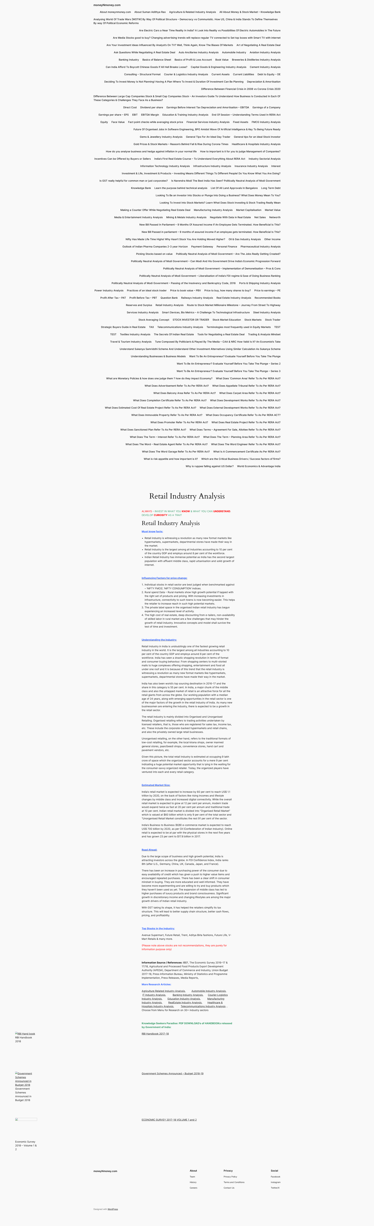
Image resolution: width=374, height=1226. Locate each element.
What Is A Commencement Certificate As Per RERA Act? (246, 451)
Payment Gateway (202, 246)
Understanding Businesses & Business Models (158, 356)
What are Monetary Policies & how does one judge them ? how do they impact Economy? (159, 378)
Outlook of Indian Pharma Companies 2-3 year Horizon (155, 246)
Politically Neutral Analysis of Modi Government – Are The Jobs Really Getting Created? (228, 253)
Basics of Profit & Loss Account (193, 59)
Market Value (272, 210)
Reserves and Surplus (139, 305)
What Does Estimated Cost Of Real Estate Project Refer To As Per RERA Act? (150, 407)
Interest (275, 166)
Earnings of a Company (266, 107)
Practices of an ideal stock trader (147, 290)
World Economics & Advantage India (258, 466)
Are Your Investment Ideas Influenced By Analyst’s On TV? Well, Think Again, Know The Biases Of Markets (170, 45)
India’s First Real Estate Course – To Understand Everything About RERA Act (199, 158)
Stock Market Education (227, 319)
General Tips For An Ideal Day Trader (208, 136)
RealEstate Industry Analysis (185, 1002)
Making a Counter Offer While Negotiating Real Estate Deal (155, 210)
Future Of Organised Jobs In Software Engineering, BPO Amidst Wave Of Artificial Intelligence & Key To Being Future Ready (207, 129)
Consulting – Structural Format (142, 74)
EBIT (135, 114)
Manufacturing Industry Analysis (213, 210)
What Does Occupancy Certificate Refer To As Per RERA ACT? (243, 415)
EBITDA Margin (150, 114)
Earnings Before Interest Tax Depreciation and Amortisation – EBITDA (208, 107)
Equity (104, 122)
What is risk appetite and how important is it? (171, 458)
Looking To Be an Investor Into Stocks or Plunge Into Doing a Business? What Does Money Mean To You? (218, 195)
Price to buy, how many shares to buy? (227, 290)
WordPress (113, 1209)
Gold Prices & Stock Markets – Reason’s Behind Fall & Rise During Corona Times (181, 144)
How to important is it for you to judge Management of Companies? (240, 151)
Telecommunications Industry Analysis (180, 327)
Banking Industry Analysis (188, 994)
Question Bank (169, 297)
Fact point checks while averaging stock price (155, 122)
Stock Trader (272, 319)
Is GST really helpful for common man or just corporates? (133, 180)
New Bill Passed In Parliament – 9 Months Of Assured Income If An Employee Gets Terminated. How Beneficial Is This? (209, 224)
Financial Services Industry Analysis (208, 122)
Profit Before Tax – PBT (143, 297)
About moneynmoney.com (115, 12)
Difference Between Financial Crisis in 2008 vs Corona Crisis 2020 (240, 89)
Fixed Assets (240, 122)
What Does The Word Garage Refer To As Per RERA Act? (176, 451)
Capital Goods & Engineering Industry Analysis (218, 67)
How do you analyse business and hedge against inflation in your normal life (151, 151)
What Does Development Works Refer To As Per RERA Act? (245, 400)
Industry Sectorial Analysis (264, 158)
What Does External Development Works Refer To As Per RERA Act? (240, 407)
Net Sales (260, 217)
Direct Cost (130, 107)
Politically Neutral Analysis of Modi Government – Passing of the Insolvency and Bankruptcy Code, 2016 (174, 283)
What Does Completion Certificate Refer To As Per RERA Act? (170, 400)
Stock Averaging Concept (153, 319)
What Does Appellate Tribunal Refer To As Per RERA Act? (246, 385)
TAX (151, 327)
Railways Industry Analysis (197, 297)
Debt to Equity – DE (269, 74)
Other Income (272, 239)
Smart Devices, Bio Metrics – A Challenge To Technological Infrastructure (206, 312)
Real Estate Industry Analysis (234, 297)
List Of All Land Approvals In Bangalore (234, 188)
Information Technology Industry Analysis (165, 166)
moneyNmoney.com (107, 5)
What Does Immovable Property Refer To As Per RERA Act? (166, 415)
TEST (277, 327)
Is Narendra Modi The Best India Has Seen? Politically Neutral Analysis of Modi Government (225, 180)
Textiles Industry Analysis (135, 334)
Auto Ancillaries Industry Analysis (199, 52)
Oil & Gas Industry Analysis (245, 239)
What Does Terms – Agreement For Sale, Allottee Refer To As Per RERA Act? (235, 429)
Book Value (221, 59)
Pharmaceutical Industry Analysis (260, 246)
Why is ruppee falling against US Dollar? (210, 466)
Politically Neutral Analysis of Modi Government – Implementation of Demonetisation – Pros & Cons (221, 268)
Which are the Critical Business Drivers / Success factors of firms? (240, 458)
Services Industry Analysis (143, 312)
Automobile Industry (234, 52)
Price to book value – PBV (185, 290)
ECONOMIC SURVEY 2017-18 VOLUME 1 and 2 (169, 1119)
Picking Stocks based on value (154, 253)
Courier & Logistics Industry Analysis (186, 74)
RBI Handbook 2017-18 (155, 1033)
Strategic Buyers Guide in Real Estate (123, 327)
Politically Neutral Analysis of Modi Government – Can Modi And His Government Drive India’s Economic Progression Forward (205, 261)
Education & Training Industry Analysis (185, 114)
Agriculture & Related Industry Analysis (192, 12)
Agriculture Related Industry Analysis (163, 991)
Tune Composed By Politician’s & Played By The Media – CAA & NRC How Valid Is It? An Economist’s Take (217, 341)
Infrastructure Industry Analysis (212, 166)
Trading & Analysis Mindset (264, 334)
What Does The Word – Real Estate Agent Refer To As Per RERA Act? (166, 444)
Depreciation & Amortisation (263, 81)
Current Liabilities (243, 74)
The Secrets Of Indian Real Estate (174, 334)
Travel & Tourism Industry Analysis (130, 341)
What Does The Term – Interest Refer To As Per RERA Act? (165, 436)
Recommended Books (267, 297)
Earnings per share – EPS (114, 114)
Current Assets (221, 74)
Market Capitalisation (248, 210)
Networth (274, 217)
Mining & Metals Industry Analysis (186, 217)
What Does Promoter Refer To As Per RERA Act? (179, 422)
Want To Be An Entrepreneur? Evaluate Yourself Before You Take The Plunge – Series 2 (228, 363)
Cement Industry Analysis (265, 67)
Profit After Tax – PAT (113, 297)
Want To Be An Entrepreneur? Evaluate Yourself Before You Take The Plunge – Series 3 (228, 371)
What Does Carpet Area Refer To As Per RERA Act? (249, 393)
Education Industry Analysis (184, 998)
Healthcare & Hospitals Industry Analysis (256, 144)
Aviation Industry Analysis (265, 52)
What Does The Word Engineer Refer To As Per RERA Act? (245, 444)
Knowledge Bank (141, 188)
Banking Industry (129, 59)
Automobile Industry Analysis (209, 991)
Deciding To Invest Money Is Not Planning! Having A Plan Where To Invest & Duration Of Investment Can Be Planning (174, 81)
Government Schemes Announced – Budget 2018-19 (173, 1073)
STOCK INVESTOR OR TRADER (191, 319)
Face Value (118, 122)
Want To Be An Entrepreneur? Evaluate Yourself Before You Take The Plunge (234, 356)
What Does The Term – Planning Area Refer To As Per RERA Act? (241, 436)
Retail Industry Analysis (169, 305)
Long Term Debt (270, 188)
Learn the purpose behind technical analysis (180, 188)
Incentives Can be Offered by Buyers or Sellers (122, 158)
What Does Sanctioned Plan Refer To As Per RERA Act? (153, 429)
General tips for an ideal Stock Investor (257, 136)
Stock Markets (253, 319)
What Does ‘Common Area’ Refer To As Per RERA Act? (248, 378)
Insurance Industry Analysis (251, 166)
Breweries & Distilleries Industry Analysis (256, 59)
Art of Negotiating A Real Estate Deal (258, 45)
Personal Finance (227, 246)
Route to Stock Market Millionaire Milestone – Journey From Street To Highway (233, 305)
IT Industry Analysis (153, 994)
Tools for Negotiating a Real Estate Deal (221, 334)
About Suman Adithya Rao (150, 12)
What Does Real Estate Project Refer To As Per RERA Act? (246, 422)
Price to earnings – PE (267, 290)
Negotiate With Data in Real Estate (230, 217)
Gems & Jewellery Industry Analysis (161, 136)
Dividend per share (151, 107)
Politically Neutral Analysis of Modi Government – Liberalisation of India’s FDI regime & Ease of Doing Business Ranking (209, 275)
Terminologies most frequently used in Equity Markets (239, 327)
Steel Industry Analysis (266, 312)
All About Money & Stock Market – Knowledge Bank (249, 12)
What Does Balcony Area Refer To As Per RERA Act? (184, 393)
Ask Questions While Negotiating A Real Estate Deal (144, 52)
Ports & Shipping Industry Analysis (259, 283)
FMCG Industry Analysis (266, 122)
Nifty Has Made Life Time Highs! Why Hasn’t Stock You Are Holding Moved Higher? (175, 239)
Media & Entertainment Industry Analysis (138, 217)
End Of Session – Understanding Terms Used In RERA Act (246, 114)
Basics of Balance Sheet (156, 59)
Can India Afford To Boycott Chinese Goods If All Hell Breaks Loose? (146, 67)
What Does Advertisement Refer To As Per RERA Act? (177, 385)
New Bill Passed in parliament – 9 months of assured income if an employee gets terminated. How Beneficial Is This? (211, 231)
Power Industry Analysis (109, 290)
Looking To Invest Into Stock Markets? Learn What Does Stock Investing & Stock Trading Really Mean (220, 202)
